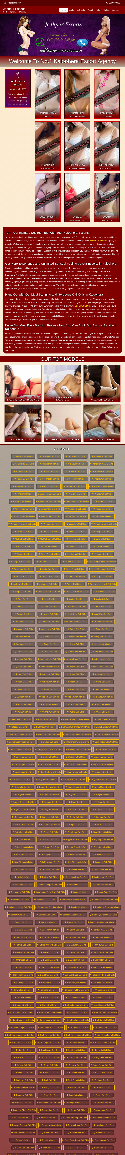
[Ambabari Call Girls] (23, 576)
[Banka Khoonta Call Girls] (49, 944)
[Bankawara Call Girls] (103, 944)
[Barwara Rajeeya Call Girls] (22, 1125)
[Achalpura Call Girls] (76, 463)
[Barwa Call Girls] (20, 1117)
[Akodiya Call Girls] (76, 531)
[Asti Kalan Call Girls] (49, 696)
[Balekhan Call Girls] (102, 869)
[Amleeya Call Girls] (23, 606)
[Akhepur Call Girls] (50, 524)
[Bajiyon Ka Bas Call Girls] (75, 839)
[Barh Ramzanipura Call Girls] (77, 1035)
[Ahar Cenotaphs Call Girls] (102, 486)
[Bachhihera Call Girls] (105, 719)
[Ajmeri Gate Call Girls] (49, 509)
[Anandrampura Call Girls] (75, 621)
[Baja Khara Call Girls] (76, 832)
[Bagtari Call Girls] (76, 809)
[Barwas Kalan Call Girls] (51, 1125)
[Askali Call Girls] (23, 689)
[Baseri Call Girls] (76, 1132)
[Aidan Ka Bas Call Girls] (49, 494)
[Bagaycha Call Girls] (22, 787)
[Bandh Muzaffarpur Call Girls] (101, 922)
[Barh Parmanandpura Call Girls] (19, 1035)
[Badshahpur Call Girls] (23, 772)
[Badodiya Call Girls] (76, 757)
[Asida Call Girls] (76, 681)
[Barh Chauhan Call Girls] (22, 1020)
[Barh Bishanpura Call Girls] (49, 1012)
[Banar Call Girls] (47, 922)
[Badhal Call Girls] (49, 742)
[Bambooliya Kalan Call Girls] (73, 899)
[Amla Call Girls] (102, 599)
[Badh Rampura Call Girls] (106, 734)
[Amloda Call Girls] (23, 614)
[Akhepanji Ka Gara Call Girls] (22, 524)
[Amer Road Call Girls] (104, 591)
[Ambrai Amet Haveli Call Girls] (101, 584)
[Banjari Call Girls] (102, 937)
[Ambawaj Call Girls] (21, 584)
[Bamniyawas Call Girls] (19, 914)
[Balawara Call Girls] (23, 869)
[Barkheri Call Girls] (49, 1072)
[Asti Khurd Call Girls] (75, 696)
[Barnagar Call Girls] (23, 1095)
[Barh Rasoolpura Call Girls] (107, 1035)
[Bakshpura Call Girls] (49, 854)
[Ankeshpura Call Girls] (76, 636)
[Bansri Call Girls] (76, 952)
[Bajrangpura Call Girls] (103, 839)
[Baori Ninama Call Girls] (22, 975)
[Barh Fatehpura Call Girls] (76, 1020)
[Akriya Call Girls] (102, 531)
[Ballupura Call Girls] (22, 884)
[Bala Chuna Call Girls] (23, 862)
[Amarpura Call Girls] (46, 561)
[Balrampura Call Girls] (19, 892)
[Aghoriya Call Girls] (22, 486)
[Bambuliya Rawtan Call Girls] (106, 907)
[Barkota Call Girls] (76, 1072)
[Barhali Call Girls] (76, 1042)
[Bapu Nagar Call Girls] (76, 982)
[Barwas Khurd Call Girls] (77, 1125)
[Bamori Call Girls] (21, 922)
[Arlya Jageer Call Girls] (49, 666)
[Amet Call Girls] (23, 599)
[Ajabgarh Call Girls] (76, 494)
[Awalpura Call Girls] (102, 704)
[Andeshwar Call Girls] (49, 629)
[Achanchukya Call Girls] (102, 463)
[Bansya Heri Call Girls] (102, 960)
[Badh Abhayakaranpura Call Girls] (74, 727)
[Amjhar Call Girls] (76, 599)
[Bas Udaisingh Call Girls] (23, 1132)
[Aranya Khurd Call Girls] (76, 659)
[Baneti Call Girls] (76, 929)
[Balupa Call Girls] (80, 892)
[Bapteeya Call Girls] (23, 982)
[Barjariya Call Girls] (76, 1065)
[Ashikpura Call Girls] (49, 681)
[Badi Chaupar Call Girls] (20, 749)
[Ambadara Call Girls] (49, 576)
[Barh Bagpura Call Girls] (103, 1005)
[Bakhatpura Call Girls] (102, 847)
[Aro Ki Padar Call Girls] (102, 666)
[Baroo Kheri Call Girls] (50, 1110)
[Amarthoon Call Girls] (22, 569)
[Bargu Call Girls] (48, 1005)
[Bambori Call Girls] (78, 907)
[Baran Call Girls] (23, 997)
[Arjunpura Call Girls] (102, 659)
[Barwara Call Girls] (46, 1117)
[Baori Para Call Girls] (48, 975)
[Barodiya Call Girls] (22, 1102)
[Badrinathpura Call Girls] (76, 764)
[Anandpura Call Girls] (23, 621)
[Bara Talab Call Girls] (21, 990)
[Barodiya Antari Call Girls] (48, 1102)
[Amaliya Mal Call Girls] (76, 554)
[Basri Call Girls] (47, 1140)
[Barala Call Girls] (104, 990)
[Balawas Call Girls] (49, 869)
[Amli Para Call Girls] (102, 606)
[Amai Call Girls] (102, 546)
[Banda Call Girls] (73, 922)
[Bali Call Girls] (22, 877)
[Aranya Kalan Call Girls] (49, 659)
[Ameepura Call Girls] (21, 591)
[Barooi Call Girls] (77, 1110)
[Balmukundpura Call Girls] (49, 884)
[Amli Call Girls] (49, 606)
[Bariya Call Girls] (49, 1065)
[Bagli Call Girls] (102, 794)
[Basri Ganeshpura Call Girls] (75, 1140)
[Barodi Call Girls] (102, 1095)
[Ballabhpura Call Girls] (103, 877)
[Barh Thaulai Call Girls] (20, 1042)
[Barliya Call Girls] (50, 1087)
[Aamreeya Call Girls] (23, 456)
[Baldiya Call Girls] (76, 869)
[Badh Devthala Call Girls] (47, 734)
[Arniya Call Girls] (76, 666)
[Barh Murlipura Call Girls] (105, 1027)
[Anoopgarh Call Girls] (102, 636)
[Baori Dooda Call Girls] (76, 967)
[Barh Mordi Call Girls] (78, 1027)
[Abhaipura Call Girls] (102, 456)
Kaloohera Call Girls (82, 306)
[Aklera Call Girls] (23, 531)
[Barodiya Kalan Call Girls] (76, 1102)
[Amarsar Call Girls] (72, 561)
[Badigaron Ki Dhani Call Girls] (48, 749)
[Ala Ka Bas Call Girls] (23, 539)
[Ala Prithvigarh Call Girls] (49, 539)
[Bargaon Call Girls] (22, 1005)
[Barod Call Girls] (49, 1095)
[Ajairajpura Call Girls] (21, 501)
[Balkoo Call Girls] (48, 877)
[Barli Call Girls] (49, 1080)
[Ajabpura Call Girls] (102, 494)
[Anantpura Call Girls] (102, 621)
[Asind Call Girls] (102, 681)
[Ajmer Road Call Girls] (23, 509)
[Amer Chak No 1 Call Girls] (48, 591)
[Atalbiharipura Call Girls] (102, 696)
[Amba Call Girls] (48, 569)
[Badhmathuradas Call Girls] (105, 742)
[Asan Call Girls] (23, 681)
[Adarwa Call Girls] (23, 479)
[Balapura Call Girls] (102, 862)
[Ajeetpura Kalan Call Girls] (48, 501)
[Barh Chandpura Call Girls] (104, 1012)
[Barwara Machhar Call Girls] (103, 1117)
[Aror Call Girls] (23, 674)
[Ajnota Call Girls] (102, 509)
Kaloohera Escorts (98, 241)
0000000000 (114, 3)
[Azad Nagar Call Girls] (20, 719)
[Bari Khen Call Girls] (76, 1050)
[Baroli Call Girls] (103, 1102)
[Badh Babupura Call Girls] (106, 727)
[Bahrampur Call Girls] (102, 817)
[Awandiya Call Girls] (49, 712)
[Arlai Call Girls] (23, 666)
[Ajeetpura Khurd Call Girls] (77, 501)
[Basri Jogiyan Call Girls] (104, 1140)
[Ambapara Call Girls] (102, 576)
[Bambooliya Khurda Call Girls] (49, 907)
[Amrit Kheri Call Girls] (76, 614)
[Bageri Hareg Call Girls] (77, 787)
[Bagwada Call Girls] (102, 809)
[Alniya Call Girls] (102, 539)
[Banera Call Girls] (23, 929)
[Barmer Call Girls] (76, 1087)
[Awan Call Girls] (23, 712)
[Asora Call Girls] (49, 689)
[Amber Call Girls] (73, 584)
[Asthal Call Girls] (23, 696)
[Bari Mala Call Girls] (102, 1050)
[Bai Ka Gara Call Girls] (49, 824)
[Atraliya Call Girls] (49, 704)
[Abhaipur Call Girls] (76, 456)
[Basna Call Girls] (102, 1132)
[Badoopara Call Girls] (102, 757)
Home (63, 10)
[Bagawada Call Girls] (20, 779)
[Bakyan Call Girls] (102, 854)
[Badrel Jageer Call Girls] (23, 764)
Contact (115, 10)
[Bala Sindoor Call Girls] (76, 862)
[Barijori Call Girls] (23, 1065)
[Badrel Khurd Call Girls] (49, 764)
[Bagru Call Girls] (50, 809)
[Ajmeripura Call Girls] (76, 509)
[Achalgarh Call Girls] (49, 463)
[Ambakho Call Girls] (76, 576)
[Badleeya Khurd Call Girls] (78, 749)
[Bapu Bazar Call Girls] (49, 982)
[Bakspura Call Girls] (76, 854)
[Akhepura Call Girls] (77, 524)
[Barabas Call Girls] (47, 990)
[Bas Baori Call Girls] (104, 1125)
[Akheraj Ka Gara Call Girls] (104, 524)
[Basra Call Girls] (21, 1140)
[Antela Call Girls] (76, 644)
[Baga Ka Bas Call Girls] (76, 772)
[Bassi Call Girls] (76, 1147)
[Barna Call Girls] (102, 1087)
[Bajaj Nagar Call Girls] (102, 832)
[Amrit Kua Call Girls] (102, 614)
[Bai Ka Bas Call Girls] (23, 824)
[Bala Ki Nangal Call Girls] (49, 862)
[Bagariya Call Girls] (102, 772)
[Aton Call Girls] (23, 704)
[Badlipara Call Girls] (23, 757)
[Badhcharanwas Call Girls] (76, 742)
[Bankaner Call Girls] (76, 944)
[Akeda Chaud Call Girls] (50, 516)
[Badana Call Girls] (18, 727)
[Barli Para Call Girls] (76, 1080)
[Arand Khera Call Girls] (102, 651)
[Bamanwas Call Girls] (19, 899)
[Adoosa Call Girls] (76, 479)
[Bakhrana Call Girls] (23, 854)
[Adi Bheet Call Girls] (49, 479)
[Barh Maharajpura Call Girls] (21, 1027)
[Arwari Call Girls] (76, 674)
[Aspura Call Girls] (102, 689)
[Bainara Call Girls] (102, 824)
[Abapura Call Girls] (49, 456)
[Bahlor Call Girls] (76, 817)
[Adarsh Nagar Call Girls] (102, 471)
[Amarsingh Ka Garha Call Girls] (102, 561)
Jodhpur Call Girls (77, 10)
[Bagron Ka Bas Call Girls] (23, 809)
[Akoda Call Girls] (49, 531)
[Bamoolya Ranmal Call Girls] (103, 914)
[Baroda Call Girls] (76, 1095)
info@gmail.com (14, 3)
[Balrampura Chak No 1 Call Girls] (49, 892)
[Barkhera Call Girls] (23, 1072)
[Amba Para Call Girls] (74, 569)
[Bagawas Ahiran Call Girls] (73, 779)
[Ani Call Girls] (23, 636)
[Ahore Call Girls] (23, 494)
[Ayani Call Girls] (102, 712)
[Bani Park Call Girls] (49, 937)
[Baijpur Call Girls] (76, 824)
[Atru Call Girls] (76, 704)
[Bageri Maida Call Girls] (103, 787)
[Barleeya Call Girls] (23, 1080)
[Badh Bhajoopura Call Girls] (19, 734)
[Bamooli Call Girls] (46, 914)
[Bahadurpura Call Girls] (23, 817)
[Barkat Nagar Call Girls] (102, 1065)
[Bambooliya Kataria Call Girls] (103, 899)
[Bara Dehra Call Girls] (102, 982)
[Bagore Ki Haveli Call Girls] (23, 802)
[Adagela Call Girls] (75, 471)
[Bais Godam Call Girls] (23, 832)
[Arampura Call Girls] (76, 651)
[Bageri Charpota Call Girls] (49, 787)
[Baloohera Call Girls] (77, 884)
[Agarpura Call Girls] (102, 479)
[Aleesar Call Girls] (76, 539)
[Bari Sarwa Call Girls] (49, 1057)
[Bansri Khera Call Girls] (102, 952)
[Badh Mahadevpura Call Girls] (77, 734)
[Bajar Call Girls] (23, 839)
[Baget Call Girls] (23, 794)
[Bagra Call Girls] (77, 802)
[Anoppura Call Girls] (23, 644)
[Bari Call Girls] (23, 1050)
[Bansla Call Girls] (49, 952)
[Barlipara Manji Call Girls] (23, 1087)
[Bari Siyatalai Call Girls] (76, 1057)
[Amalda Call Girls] (23, 554)
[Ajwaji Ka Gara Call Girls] (23, 516)
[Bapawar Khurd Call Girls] (102, 975)
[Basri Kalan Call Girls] (23, 1147)
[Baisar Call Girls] (49, 832)
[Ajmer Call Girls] (104, 501)
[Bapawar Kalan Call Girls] (75, 975)
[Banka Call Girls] (23, 944)
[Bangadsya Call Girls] (102, 929)
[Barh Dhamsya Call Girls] (49, 1020)
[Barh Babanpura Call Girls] (75, 1005)
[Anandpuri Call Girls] (49, 621)
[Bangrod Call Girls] (23, 937)
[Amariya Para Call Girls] (20, 561)
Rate (98, 10)
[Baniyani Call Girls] (76, 937)
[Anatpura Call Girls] (23, 629)
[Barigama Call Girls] (102, 1057)
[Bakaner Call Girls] (49, 847)
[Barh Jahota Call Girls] (103, 1020)
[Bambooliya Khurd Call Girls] (18, 907)
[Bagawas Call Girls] (46, 779)
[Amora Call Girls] (49, 614)
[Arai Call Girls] (49, 651)
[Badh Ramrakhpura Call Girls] (20, 742)
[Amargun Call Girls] (102, 554)
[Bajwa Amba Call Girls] (23, 847)
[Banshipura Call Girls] (23, 952)
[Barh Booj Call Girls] (77, 1012)
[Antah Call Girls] (49, 644)
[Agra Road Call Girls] (74, 486)
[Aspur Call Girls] (76, 689)
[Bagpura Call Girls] (51, 802)
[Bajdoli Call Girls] (49, 839)
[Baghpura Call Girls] (49, 794)
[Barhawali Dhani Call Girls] (103, 1042)
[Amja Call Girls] (49, 599)
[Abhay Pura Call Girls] (23, 463)
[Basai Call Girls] (50, 1132)
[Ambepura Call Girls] (47, 584)
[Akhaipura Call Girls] (76, 516)
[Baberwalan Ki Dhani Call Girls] (75, 719)
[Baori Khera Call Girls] (102, 967)
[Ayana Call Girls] (76, 712)
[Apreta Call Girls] (23, 651)
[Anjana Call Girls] (49, 636)
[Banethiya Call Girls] (49, 929)
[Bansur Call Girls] (49, 960)
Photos (106, 10)
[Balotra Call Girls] (103, 884)
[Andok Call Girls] (102, 629)
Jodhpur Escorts (14, 10)
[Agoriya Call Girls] (48, 486)
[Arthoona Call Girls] (49, 674)
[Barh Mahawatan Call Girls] (50, 1027)
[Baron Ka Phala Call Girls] (23, 1110)
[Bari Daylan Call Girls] (49, 1050)
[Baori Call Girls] (23, 967)
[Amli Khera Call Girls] (76, 606)
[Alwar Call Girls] (49, 546)
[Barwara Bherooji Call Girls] (73, 1117)
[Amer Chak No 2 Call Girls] (77, 591)
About (90, 10)
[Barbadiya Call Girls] (76, 997)
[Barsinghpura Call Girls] (103, 1110)
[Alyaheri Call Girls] (76, 546)
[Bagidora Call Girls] (76, 794)
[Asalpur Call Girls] (102, 674)
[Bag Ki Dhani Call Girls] (49, 772)
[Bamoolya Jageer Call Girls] (73, 914)
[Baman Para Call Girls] (106, 892)
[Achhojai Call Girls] (23, 471)
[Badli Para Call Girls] (106, 749)
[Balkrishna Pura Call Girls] (76, 877)
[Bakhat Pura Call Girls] (76, 847)
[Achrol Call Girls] (49, 471)
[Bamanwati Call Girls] (45, 899)
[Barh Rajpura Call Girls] (49, 1035)
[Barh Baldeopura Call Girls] (20, 1012)
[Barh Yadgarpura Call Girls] (48, 1042)
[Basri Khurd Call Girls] (49, 1147)
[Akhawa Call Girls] (102, 516)
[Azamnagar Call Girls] (46, 719)
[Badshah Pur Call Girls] (102, 764)
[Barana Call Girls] (49, 997)
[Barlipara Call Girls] (102, 1080)
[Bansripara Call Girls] (23, 960)
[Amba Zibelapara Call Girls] (101, 569)
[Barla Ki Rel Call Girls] (102, 1072)
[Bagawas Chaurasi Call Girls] (103, 779)
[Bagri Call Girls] (103, 802)
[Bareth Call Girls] (102, 997)
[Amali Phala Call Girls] (49, 554)
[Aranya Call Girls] (23, 659)
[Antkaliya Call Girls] (102, 644)
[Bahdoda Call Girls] (49, 817)
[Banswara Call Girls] (76, 960)
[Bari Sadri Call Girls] (23, 1057)
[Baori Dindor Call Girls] (49, 967)
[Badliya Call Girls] (49, 757)
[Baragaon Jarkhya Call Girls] (76, 990)
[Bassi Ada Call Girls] (102, 1147)
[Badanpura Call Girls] (44, 727)
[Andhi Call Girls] (76, 629)
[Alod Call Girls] (23, 546)
